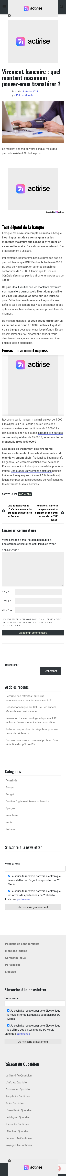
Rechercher (11, 664)
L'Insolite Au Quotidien (19, 1110)
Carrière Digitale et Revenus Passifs (27, 801)
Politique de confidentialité (22, 944)
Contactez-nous (15, 957)
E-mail (6, 601)
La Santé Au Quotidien (19, 1075)
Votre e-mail (12, 864)
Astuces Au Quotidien (18, 1089)
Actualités (25, 494)
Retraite (10, 829)
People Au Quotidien (18, 1096)
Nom (5, 592)
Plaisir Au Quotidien (17, 1124)
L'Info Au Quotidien (17, 1082)
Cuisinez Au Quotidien (19, 1138)
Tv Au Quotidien (15, 1103)
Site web (7, 610)
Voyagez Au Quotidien (19, 1145)
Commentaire (11, 550)
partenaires (23, 899)
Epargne (10, 808)
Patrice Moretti (24, 95)
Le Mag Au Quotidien (18, 1117)
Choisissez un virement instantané (31, 471)
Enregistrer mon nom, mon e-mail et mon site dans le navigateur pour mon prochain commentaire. (32, 622)
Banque (10, 787)
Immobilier (12, 815)
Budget (10, 794)
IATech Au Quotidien (17, 1131)
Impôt (9, 822)
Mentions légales (16, 950)
